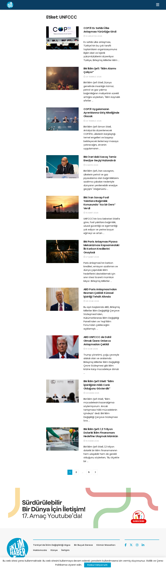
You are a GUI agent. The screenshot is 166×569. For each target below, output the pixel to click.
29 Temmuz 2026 (93, 76)
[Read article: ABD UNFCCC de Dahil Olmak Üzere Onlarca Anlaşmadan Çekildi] (62, 347)
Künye (54, 550)
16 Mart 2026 (91, 212)
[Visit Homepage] (10, 5)
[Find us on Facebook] (125, 545)
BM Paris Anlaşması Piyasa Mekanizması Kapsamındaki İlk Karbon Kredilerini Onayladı (101, 247)
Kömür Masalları (105, 545)
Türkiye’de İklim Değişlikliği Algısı (51, 545)
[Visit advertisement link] (83, 508)
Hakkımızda (40, 550)
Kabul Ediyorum (97, 564)
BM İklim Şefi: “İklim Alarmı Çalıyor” (99, 70)
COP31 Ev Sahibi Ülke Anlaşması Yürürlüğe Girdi (99, 29)
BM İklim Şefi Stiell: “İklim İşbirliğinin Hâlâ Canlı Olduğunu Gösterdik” (98, 384)
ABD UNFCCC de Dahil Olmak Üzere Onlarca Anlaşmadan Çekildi (97, 340)
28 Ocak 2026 (92, 301)
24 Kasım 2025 (92, 393)
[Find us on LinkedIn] (143, 545)
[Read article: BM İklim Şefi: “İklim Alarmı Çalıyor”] (62, 78)
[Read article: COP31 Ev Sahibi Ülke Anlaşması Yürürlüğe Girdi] (62, 38)
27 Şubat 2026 (92, 257)
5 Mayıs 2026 (91, 165)
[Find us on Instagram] (137, 545)
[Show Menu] (157, 5)
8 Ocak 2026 (91, 349)
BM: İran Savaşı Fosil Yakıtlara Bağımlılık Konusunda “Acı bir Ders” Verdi (99, 203)
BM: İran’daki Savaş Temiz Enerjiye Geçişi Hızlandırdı (99, 158)
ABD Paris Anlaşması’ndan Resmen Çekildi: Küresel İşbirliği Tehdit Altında (100, 292)
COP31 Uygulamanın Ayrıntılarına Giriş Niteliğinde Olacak (101, 112)
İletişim (65, 550)
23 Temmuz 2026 (93, 121)
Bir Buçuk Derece (83, 545)
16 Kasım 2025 (92, 441)
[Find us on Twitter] (131, 545)
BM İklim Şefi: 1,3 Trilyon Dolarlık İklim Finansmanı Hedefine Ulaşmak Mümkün (100, 432)
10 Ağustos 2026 (93, 36)
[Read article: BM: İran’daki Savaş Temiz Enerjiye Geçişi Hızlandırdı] (62, 166)
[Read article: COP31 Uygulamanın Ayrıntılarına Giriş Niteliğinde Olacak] (62, 119)
